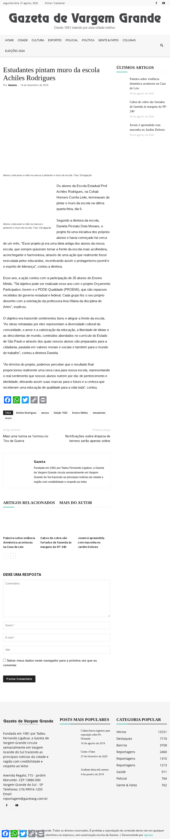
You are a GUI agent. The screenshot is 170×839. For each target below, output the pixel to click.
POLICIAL (72, 40)
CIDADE (23, 40)
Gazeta (12, 85)
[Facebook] (156, 3)
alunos (45, 412)
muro (8, 418)
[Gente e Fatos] (68, 756)
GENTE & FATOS (108, 40)
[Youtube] (163, 3)
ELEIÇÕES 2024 (15, 51)
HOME (9, 40)
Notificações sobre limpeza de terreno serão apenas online (87, 438)
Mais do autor (75, 502)
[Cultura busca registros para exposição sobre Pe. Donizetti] (68, 735)
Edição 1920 (60, 412)
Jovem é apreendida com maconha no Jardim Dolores (91, 542)
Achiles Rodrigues (26, 412)
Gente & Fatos (126, 785)
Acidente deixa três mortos (95, 769)
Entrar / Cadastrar (55, 3)
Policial (121, 778)
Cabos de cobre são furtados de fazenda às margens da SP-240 (55, 542)
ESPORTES (55, 40)
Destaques (124, 738)
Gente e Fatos (88, 751)
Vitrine (121, 732)
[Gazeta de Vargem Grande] (85, 20)
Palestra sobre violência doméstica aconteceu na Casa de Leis (19, 542)
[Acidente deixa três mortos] (68, 774)
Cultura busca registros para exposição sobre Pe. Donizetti (95, 734)
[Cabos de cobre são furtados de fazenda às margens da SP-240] (56, 523)
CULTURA (38, 40)
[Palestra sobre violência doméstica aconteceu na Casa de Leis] (19, 523)
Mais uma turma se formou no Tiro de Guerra (25, 438)
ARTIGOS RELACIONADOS (29, 502)
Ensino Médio (80, 412)
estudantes (99, 412)
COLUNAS (129, 40)
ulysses (148, 835)
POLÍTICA (88, 40)
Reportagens (125, 752)
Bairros (121, 745)
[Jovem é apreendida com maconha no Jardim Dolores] (94, 523)
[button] (161, 45)
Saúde (121, 772)
